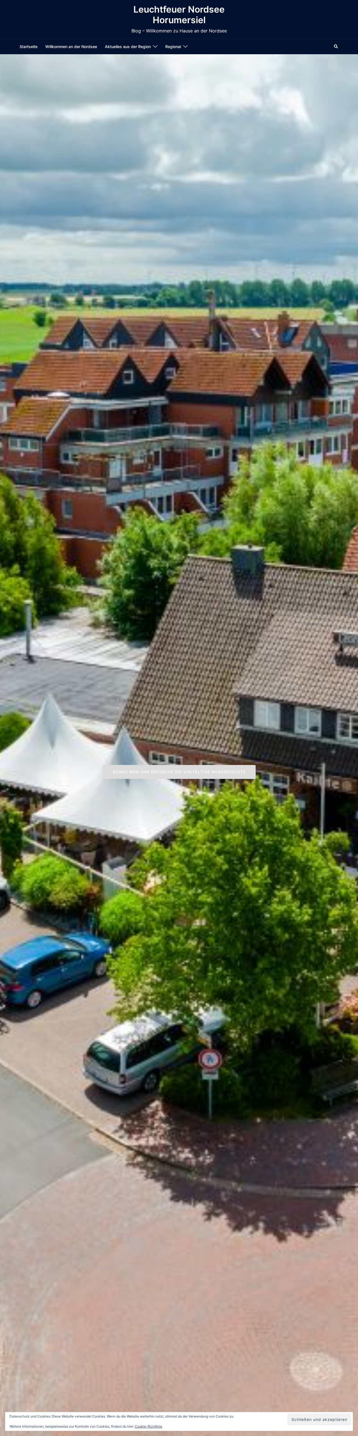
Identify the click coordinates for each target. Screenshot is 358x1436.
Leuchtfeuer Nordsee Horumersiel (179, 14)
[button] (336, 46)
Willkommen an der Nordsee (71, 46)
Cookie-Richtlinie (148, 1426)
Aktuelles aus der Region (128, 46)
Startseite (28, 46)
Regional (173, 46)
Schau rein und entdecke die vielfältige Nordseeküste (179, 771)
